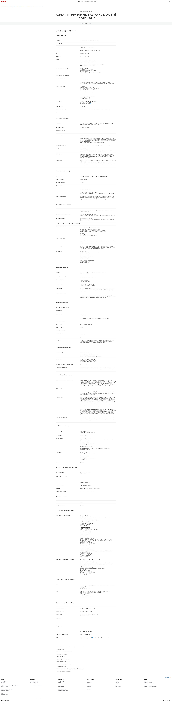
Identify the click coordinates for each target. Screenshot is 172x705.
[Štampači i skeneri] (91, 3)
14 (88, 455)
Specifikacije (86, 23)
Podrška (90, 23)
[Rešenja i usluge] (97, 3)
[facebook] (163, 700)
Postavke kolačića (55, 698)
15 (92, 637)
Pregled (82, 23)
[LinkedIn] (165, 700)
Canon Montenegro (4, 700)
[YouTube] (169, 700)
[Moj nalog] (170, 1)
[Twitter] (167, 700)
